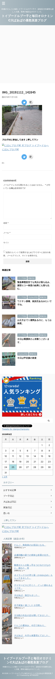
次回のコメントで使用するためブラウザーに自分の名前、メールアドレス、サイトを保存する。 (27, 254)
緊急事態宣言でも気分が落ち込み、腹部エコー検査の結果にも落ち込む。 (34, 285)
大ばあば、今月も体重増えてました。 (32, 635)
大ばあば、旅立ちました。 (27, 595)
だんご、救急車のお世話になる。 (30, 545)
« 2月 (4, 476)
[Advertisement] (27, 54)
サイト (6, 242)
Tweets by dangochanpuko (15, 429)
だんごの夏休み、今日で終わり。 (30, 625)
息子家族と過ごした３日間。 (28, 605)
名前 (6, 223)
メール (6, 233)
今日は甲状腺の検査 (27, 358)
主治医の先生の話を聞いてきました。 (32, 615)
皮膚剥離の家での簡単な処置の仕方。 (32, 555)
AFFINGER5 (34, 675)
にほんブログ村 (10, 149)
